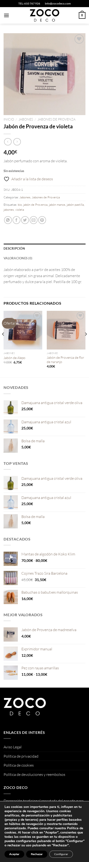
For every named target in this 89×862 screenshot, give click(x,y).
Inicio (9, 119)
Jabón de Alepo (14, 358)
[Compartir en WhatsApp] (8, 220)
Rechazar (37, 854)
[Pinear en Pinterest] (42, 220)
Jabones (26, 119)
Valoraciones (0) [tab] (18, 258)
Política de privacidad (21, 756)
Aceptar (14, 854)
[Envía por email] (33, 220)
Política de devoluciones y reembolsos (34, 774)
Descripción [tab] (14, 248)
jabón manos (57, 204)
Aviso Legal (13, 747)
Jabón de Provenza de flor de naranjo (65, 359)
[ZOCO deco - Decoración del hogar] (44, 15)
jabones (9, 209)
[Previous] (3, 343)
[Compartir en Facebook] (16, 220)
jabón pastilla (75, 204)
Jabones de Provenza (56, 119)
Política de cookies (19, 765)
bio (20, 204)
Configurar (61, 854)
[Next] (85, 343)
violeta (19, 209)
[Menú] (6, 15)
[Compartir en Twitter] (25, 220)
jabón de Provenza (35, 204)
